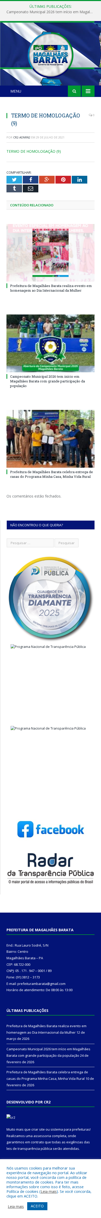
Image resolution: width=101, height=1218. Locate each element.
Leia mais (49, 1191)
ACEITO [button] (37, 1205)
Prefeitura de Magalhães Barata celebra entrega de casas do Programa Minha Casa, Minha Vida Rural (51, 474)
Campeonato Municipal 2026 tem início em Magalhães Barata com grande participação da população (51, 12)
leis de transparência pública (29, 1148)
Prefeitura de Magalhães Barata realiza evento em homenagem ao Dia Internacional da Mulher (51, 288)
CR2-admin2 (21, 137)
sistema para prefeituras (70, 1129)
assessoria (42, 1135)
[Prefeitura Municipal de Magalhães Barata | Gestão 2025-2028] (50, 54)
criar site (38, 1129)
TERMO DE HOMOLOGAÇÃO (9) (33, 151)
